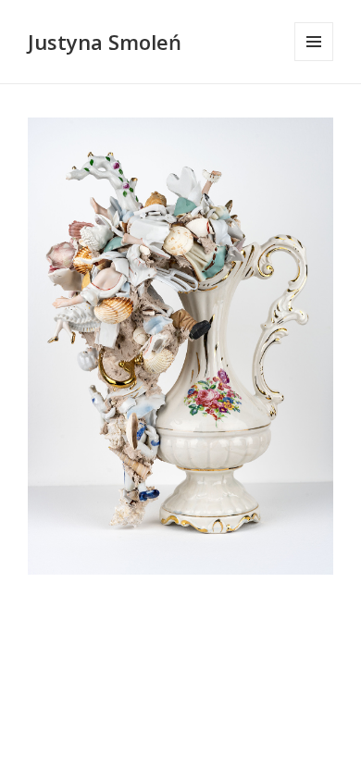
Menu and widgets (314, 60)
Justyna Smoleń (104, 42)
